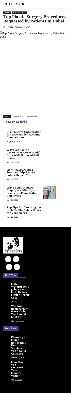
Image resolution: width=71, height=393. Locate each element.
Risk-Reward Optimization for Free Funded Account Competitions (24, 135)
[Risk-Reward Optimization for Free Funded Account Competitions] (49, 136)
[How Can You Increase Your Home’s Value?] (6, 363)
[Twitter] (17, 267)
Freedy (9, 26)
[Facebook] (8, 259)
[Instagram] (16, 259)
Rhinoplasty (31, 116)
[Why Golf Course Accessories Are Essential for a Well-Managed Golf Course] (49, 154)
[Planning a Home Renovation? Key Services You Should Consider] (6, 338)
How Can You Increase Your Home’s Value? (17, 369)
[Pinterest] (9, 267)
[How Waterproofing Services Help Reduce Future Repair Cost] (49, 174)
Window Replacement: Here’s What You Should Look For (20, 312)
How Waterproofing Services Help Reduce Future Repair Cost (21, 172)
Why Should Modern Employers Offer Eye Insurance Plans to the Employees (21, 192)
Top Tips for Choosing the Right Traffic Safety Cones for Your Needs (24, 210)
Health (7, 13)
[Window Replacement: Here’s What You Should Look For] (6, 307)
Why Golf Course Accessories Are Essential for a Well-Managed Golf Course (23, 154)
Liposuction (18, 116)
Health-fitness (20, 13)
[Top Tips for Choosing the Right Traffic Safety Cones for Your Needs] (49, 212)
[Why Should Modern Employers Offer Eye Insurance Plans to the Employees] (49, 192)
